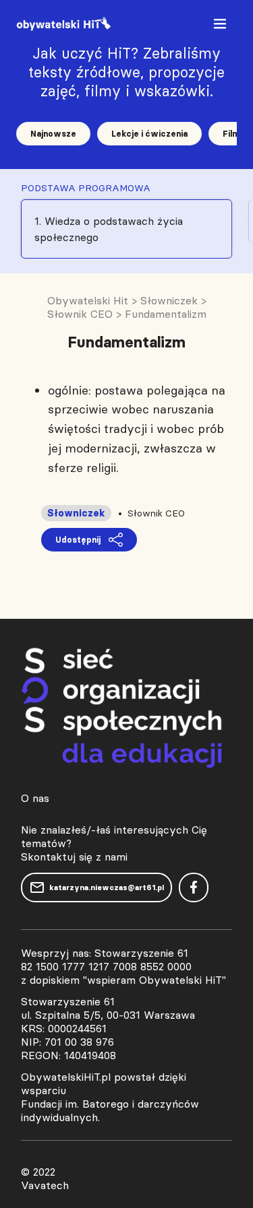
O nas (35, 798)
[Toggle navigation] (221, 27)
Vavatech (45, 1185)
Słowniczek (76, 513)
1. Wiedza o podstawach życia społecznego (108, 229)
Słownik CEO (156, 513)
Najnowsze (53, 134)
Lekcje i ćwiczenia (149, 134)
